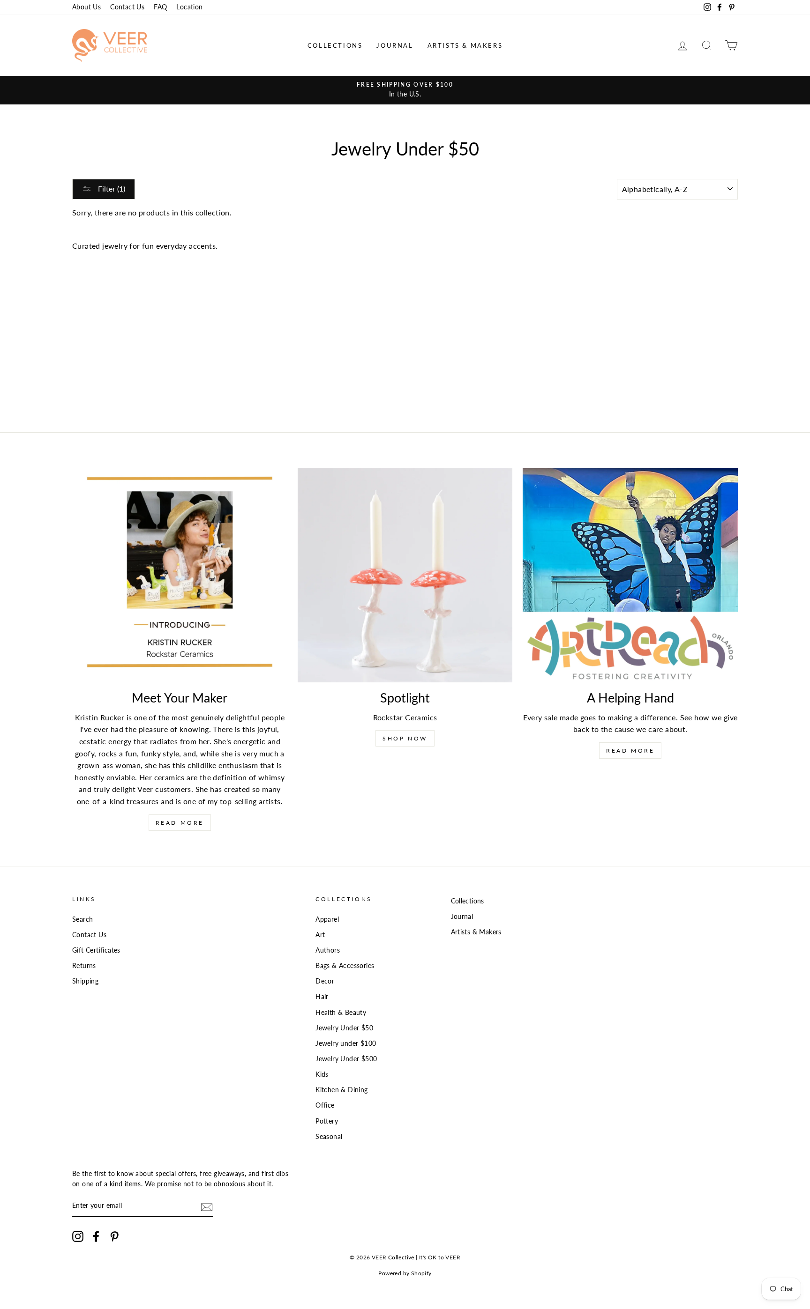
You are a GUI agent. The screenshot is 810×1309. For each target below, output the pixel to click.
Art (320, 935)
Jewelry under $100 (345, 1043)
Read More (180, 822)
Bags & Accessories (344, 965)
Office (324, 1105)
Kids (322, 1074)
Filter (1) (110, 188)
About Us (86, 7)
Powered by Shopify (404, 1273)
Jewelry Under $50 (344, 1028)
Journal (394, 45)
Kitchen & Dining (341, 1090)
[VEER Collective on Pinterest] (114, 1236)
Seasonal (328, 1136)
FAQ (160, 7)
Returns (84, 965)
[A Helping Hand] (630, 575)
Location (189, 7)
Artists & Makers (465, 45)
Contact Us (127, 7)
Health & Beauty (340, 1012)
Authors (327, 950)
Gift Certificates (96, 950)
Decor (324, 981)
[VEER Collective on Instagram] (77, 1236)
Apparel (327, 919)
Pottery (326, 1121)
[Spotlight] (405, 575)
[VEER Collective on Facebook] (96, 1236)
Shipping (85, 981)
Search (82, 919)
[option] (405, 90)
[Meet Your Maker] (179, 575)
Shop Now (405, 738)
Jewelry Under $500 (346, 1059)
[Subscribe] (207, 1206)
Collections (335, 45)
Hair (322, 996)
